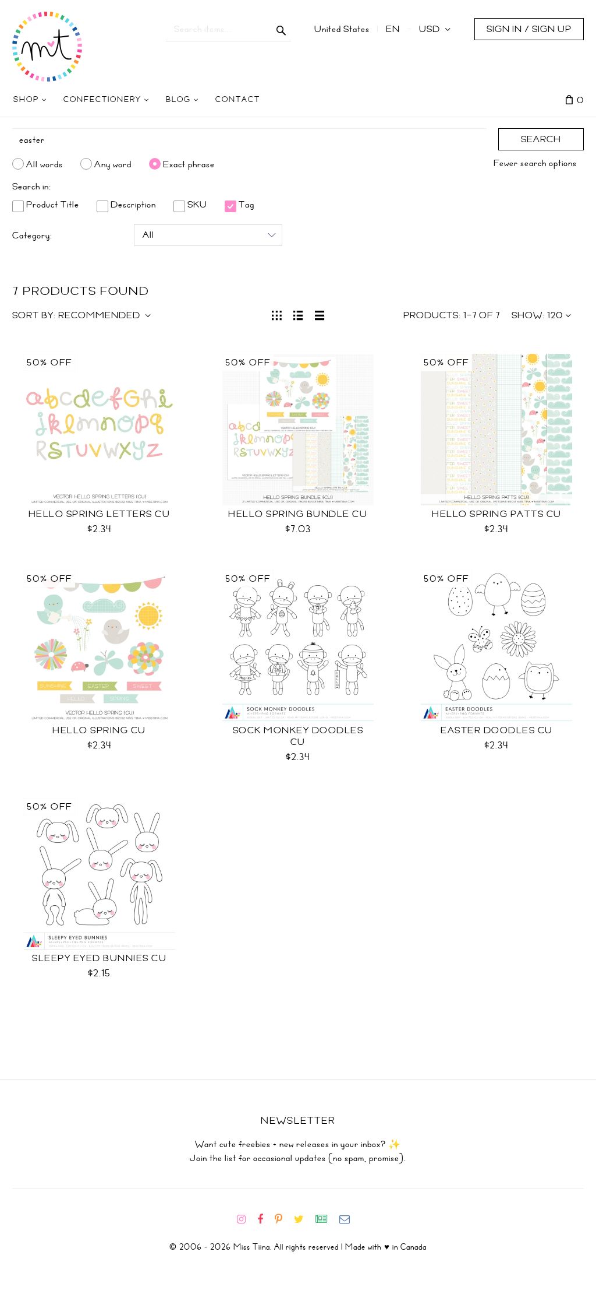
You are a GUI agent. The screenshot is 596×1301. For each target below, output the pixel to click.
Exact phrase (189, 164)
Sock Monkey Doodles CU (298, 736)
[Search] (281, 29)
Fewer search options (535, 163)
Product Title (51, 205)
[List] (298, 314)
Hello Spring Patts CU (497, 514)
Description (132, 205)
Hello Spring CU (99, 730)
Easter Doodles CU (497, 730)
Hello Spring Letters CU (100, 514)
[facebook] (264, 1219)
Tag (245, 205)
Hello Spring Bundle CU (297, 514)
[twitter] (303, 1219)
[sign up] (326, 1219)
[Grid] (277, 314)
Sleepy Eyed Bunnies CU (99, 958)
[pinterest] (283, 1219)
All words (44, 164)
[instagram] (246, 1219)
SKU (196, 205)
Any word (113, 164)
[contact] (349, 1219)
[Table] (320, 314)
